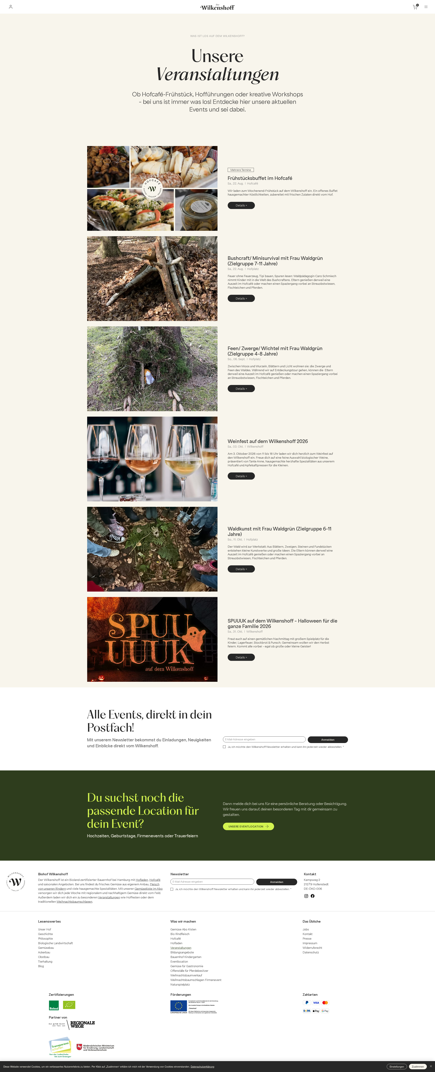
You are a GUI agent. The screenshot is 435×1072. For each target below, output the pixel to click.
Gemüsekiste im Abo (149, 888)
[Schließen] (431, 1066)
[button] (426, 6)
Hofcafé (154, 880)
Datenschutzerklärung (202, 1066)
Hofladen (142, 880)
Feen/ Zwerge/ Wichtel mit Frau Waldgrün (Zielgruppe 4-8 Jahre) (275, 351)
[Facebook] (312, 895)
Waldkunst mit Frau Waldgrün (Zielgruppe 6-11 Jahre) (279, 531)
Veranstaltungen (109, 897)
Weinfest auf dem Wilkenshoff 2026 (268, 441)
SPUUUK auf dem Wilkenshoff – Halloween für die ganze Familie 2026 (282, 623)
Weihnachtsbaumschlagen (74, 901)
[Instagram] (306, 895)
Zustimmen (418, 1066)
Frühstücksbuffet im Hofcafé (260, 178)
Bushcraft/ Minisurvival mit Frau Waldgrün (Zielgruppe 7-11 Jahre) (275, 260)
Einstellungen (397, 1066)
